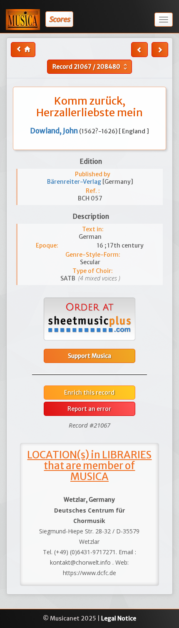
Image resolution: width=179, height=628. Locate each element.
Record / (90, 66)
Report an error (89, 409)
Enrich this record (89, 392)
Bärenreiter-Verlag (74, 181)
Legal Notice (118, 618)
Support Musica (89, 356)
